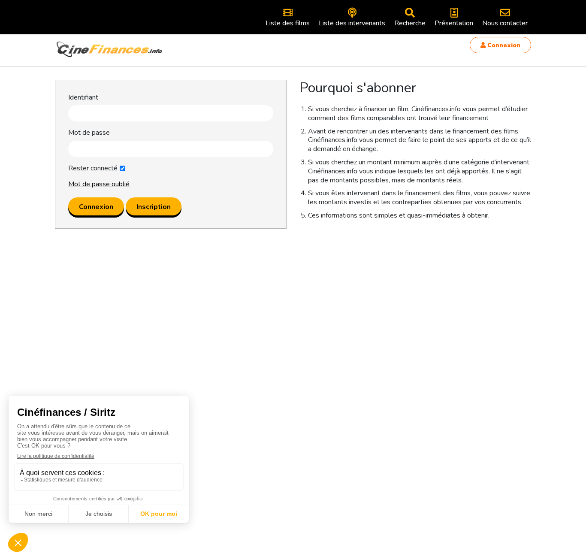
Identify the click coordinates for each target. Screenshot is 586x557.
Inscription (153, 207)
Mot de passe (89, 132)
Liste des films (288, 23)
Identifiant (83, 97)
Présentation (454, 23)
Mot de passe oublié (99, 184)
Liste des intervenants (352, 23)
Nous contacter (505, 23)
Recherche (410, 23)
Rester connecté (93, 168)
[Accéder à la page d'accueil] (110, 49)
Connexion (503, 45)
